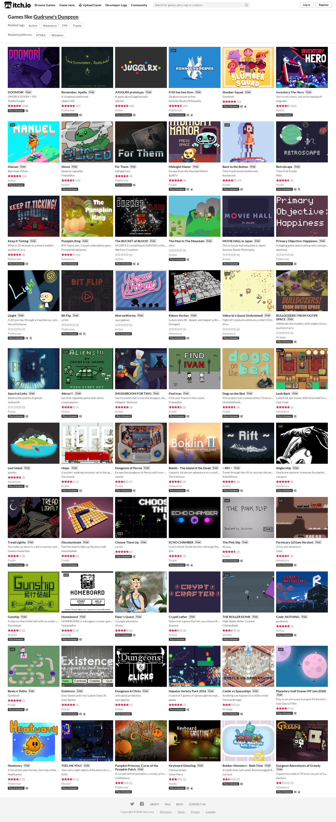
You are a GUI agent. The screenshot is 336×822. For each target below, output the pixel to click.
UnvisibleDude (231, 402)
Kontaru (281, 778)
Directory (166, 811)
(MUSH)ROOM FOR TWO (133, 393)
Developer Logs (116, 5)
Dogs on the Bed (233, 393)
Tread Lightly (17, 542)
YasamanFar (68, 625)
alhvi (172, 245)
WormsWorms (125, 315)
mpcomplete (69, 551)
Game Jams (67, 5)
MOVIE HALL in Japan (237, 241)
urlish (64, 320)
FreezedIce (67, 175)
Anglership (283, 468)
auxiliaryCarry (16, 249)
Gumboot (228, 96)
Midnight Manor (180, 166)
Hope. (65, 468)
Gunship (13, 617)
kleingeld (174, 324)
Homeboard (69, 617)
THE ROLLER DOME (236, 617)
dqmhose (281, 249)
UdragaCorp (122, 171)
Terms (181, 811)
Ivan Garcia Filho (286, 703)
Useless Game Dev (19, 551)
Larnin (119, 546)
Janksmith (14, 402)
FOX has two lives (181, 92)
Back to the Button (235, 166)
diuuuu (226, 546)
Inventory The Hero (290, 92)
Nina (225, 324)
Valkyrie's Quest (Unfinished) (242, 315)
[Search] (246, 5)
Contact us (197, 804)
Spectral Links (17, 393)
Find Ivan (175, 393)
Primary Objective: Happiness (297, 241)
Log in (306, 4)
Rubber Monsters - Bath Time (242, 765)
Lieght (12, 315)
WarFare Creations (126, 249)
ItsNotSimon (230, 476)
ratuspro (281, 476)
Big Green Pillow (18, 171)
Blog (179, 804)
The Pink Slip (231, 542)
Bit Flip (66, 315)
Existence (68, 691)
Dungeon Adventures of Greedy (298, 765)
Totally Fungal (16, 101)
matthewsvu (122, 778)
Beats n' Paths (17, 691)
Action (33, 25)
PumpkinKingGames (73, 249)
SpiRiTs (173, 175)
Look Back (283, 393)
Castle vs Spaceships (236, 691)
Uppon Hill (68, 101)
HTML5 (41, 35)
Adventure (50, 25)
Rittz (279, 175)
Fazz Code (282, 402)
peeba (172, 699)
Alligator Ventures (126, 402)
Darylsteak (67, 476)
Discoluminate (71, 542)
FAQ (167, 804)
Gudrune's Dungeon (56, 17)
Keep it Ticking (18, 241)
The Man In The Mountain (186, 241)
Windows (57, 35)
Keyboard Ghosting (182, 765)
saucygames (122, 320)
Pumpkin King (70, 241)
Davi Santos (68, 699)
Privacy (195, 811)
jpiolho (12, 472)
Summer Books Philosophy (185, 101)
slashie (119, 476)
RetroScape (284, 166)
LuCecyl (227, 774)
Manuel (13, 166)
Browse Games (45, 5)
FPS (64, 25)
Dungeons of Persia (128, 468)
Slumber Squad (232, 92)
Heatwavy (15, 765)
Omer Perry (176, 774)
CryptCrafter (178, 617)
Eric (171, 551)
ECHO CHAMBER (181, 542)
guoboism (282, 621)
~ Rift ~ (227, 468)
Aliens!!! (67, 393)
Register (324, 4)
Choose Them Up (127, 542)
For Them (121, 166)
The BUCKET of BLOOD (131, 241)
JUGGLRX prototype (129, 92)
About (154, 804)
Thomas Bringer (232, 699)
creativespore (69, 402)
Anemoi (173, 625)
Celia (279, 551)
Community (139, 5)
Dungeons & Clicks (128, 691)
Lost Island (15, 468)
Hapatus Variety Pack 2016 (187, 691)
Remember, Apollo (74, 92)
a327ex (119, 101)
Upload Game (92, 5)
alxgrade (281, 101)
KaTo (64, 774)
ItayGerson (229, 175)
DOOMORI (16, 92)
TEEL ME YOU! (71, 765)
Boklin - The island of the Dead (190, 468)
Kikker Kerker (179, 315)
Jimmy (119, 625)
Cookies (210, 811)
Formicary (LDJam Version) (294, 542)
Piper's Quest (124, 617)
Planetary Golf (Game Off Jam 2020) (301, 691)
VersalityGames (17, 324)
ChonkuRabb (230, 625)
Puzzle (77, 25)
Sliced (65, 166)
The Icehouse (177, 476)
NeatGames (15, 774)
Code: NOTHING (287, 617)
